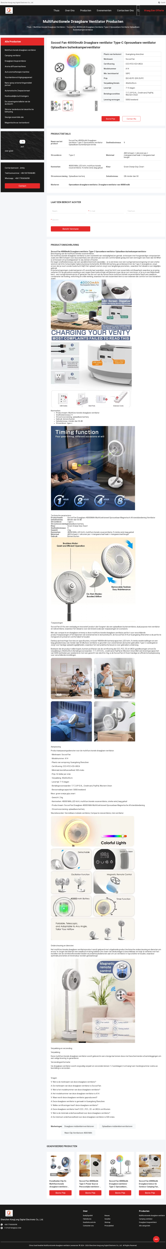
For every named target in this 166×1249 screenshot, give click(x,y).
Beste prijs (110, 119)
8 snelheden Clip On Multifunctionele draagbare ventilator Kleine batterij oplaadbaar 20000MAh (59, 1184)
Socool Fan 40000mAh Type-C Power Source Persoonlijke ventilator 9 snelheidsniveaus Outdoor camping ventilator (90, 1184)
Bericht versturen (71, 229)
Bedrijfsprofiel (88, 1215)
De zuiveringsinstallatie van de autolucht (17, 103)
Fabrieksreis (87, 1219)
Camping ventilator (13, 55)
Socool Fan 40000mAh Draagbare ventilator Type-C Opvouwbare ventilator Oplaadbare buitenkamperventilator (119, 1184)
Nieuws (107, 1215)
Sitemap (107, 1222)
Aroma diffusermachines (15, 66)
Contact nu (131, 119)
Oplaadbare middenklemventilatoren (117, 1126)
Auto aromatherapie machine (17, 72)
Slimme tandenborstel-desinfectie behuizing (19, 110)
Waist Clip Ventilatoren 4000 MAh (78, 1133)
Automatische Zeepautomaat (17, 91)
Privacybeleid (109, 1226)
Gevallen (107, 1219)
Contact (22, 186)
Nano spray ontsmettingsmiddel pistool (18, 84)
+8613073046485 (28, 173)
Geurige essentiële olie (14, 117)
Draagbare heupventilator (15, 61)
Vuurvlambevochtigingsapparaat (18, 77)
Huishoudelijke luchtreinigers (17, 96)
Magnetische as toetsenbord (17, 123)
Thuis (29, 27)
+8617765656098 (22, 178)
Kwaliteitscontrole (89, 1222)
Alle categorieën (144, 1226)
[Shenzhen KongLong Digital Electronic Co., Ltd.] (9, 10)
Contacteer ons (88, 1226)
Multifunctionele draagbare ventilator (49, 27)
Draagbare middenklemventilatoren (79, 1126)
